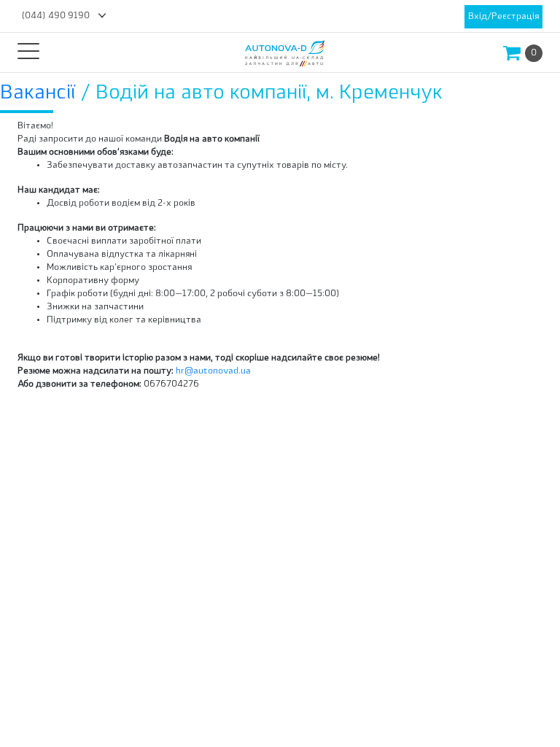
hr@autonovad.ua (213, 371)
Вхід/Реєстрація (503, 16)
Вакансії (40, 94)
